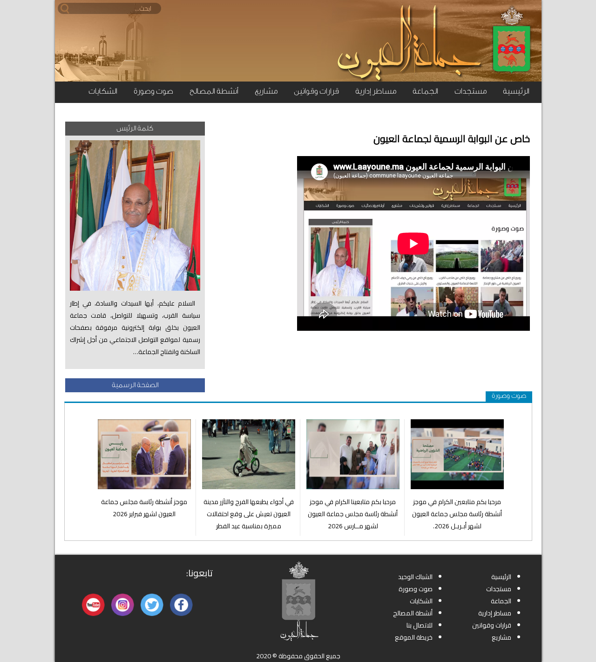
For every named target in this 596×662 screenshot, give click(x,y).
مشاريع (266, 91)
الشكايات (102, 91)
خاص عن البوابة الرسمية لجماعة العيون (451, 139)
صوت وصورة (153, 91)
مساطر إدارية (375, 91)
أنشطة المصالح (214, 91)
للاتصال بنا (419, 625)
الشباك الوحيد (415, 577)
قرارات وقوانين (316, 91)
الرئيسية (516, 91)
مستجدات (470, 91)
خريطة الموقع (414, 637)
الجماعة (425, 91)
